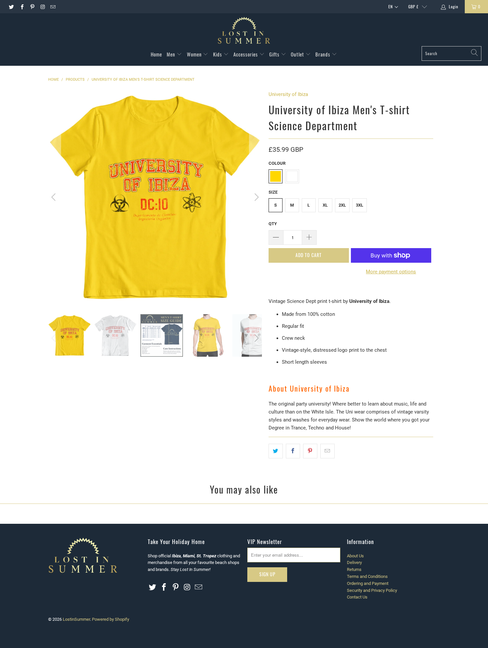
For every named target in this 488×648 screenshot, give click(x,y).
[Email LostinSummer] (52, 6)
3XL (359, 205)
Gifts (275, 54)
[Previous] (54, 197)
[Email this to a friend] (327, 451)
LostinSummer (76, 619)
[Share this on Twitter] (276, 451)
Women (195, 54)
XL (325, 205)
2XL (342, 205)
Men (172, 54)
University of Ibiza (288, 94)
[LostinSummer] (244, 31)
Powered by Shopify (110, 619)
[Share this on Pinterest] (310, 451)
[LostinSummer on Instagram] (42, 6)
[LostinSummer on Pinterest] (32, 6)
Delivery (354, 562)
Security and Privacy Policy (372, 590)
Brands (323, 54)
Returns (354, 569)
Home (156, 54)
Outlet (298, 54)
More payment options (391, 272)
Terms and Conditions (367, 576)
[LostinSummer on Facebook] (21, 6)
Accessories (246, 54)
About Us (355, 555)
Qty (273, 223)
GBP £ (413, 6)
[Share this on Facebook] (293, 451)
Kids (218, 54)
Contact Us (357, 597)
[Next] (255, 197)
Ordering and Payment (367, 583)
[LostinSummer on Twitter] (11, 6)
